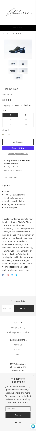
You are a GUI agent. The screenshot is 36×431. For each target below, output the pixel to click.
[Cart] (31, 13)
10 (10, 119)
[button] (6, 49)
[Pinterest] (8, 275)
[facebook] (16, 422)
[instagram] (20, 422)
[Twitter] (16, 275)
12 (10, 124)
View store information (13, 171)
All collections (6, 34)
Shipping (6, 105)
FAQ (18, 354)
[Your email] (8, 308)
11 (26, 119)
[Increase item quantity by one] (9, 134)
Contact (18, 349)
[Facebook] (3, 275)
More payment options (18, 153)
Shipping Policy (18, 327)
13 (26, 124)
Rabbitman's (8, 94)
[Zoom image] (18, 49)
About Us (18, 344)
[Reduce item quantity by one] (3, 134)
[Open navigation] (4, 12)
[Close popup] (34, 375)
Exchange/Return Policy (18, 332)
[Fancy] (12, 275)
